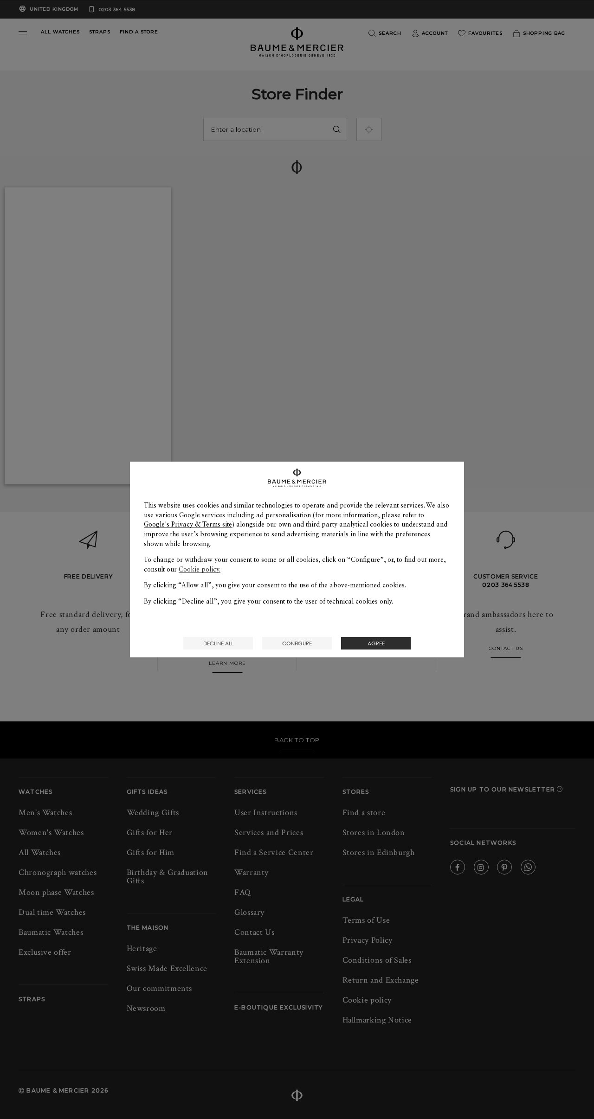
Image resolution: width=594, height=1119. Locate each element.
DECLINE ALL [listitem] (218, 643)
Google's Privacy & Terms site (188, 524)
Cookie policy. (199, 569)
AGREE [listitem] (376, 643)
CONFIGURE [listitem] (297, 643)
